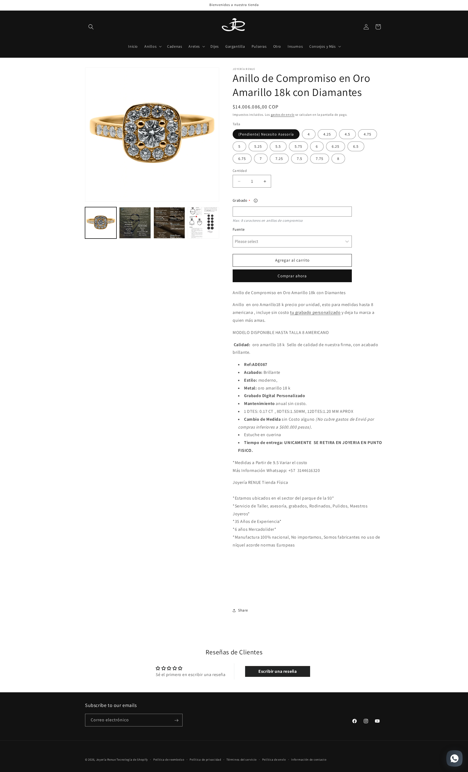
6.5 (356, 146)
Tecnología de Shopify (132, 759)
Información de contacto (308, 759)
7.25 (279, 158)
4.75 (367, 134)
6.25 (335, 146)
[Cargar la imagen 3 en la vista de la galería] (169, 223)
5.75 (298, 146)
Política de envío (274, 759)
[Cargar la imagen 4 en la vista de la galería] (203, 223)
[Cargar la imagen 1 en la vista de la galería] (100, 223)
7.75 (319, 158)
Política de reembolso (168, 759)
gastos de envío (283, 114)
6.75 (242, 158)
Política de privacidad (205, 759)
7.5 (299, 158)
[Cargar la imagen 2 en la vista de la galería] (135, 223)
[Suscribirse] (176, 720)
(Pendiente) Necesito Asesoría (266, 134)
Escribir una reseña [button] (277, 671)
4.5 (347, 134)
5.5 (278, 146)
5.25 (258, 146)
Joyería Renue (106, 759)
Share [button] (243, 610)
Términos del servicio (241, 759)
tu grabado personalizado (315, 312)
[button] (91, 27)
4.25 (327, 134)
